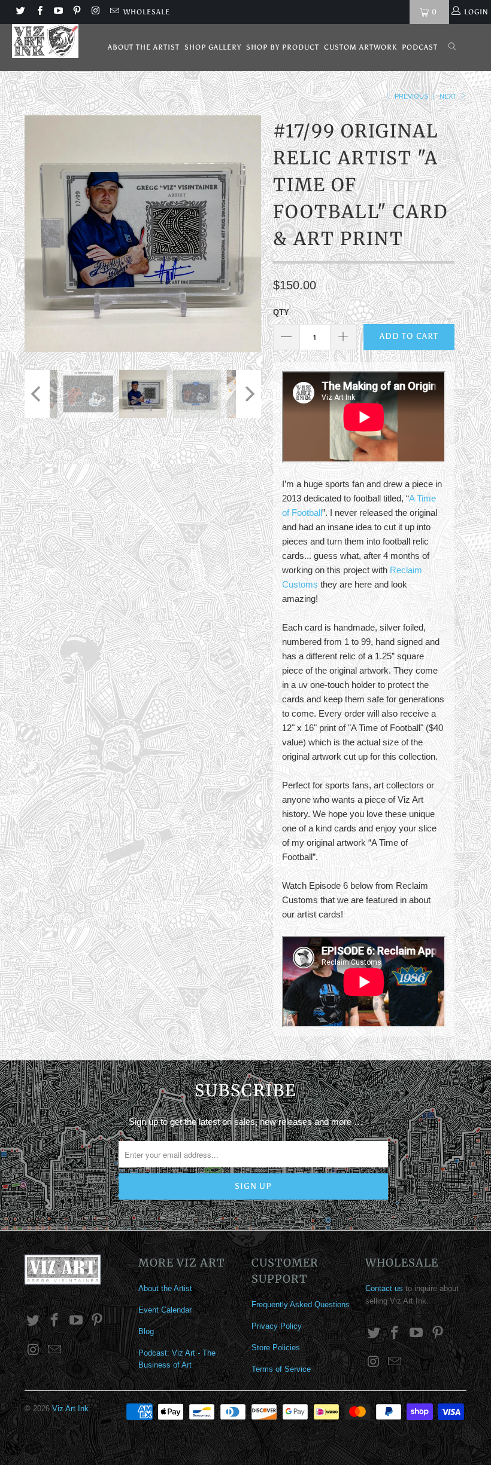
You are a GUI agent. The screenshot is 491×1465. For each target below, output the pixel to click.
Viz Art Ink (70, 1408)
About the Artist (144, 47)
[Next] (249, 233)
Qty (281, 312)
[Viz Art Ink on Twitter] (20, 12)
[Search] (452, 47)
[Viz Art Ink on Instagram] (95, 12)
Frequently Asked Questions (300, 1304)
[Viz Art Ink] (45, 41)
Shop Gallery (212, 47)
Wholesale (146, 12)
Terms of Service (281, 1369)
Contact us (384, 1288)
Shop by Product (282, 47)
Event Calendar (165, 1309)
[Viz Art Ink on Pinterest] (76, 12)
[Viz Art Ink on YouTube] (58, 12)
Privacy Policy (276, 1326)
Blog (146, 1331)
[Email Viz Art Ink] (113, 12)
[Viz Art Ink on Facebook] (39, 12)
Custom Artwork (360, 47)
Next (449, 96)
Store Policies (275, 1347)
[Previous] (37, 233)
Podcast (420, 47)
